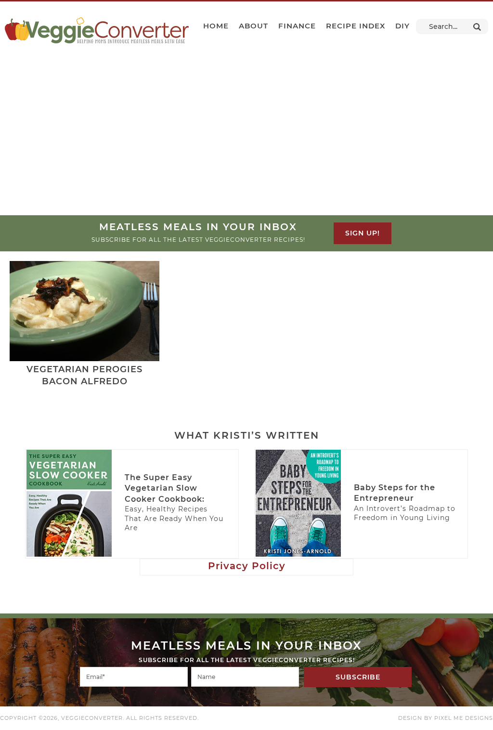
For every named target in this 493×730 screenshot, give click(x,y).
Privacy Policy (246, 566)
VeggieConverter (97, 30)
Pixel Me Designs (463, 718)
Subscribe (358, 677)
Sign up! (362, 233)
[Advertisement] (246, 143)
